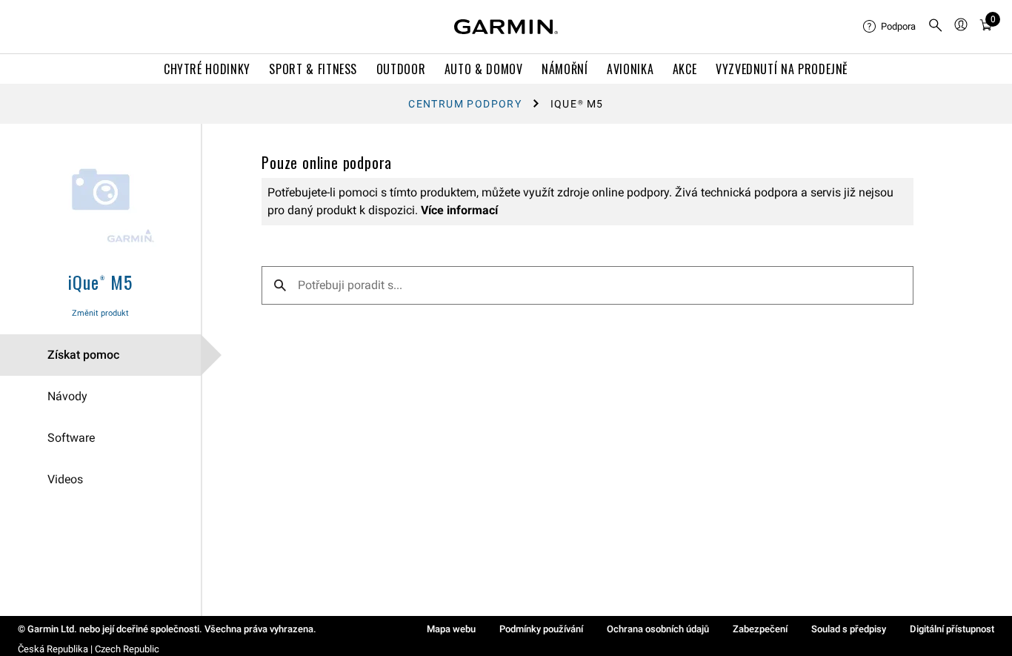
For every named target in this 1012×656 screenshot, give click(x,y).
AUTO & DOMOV (484, 69)
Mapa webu (451, 629)
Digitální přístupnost (952, 629)
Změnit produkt (100, 313)
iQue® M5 (100, 281)
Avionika (630, 69)
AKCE (685, 69)
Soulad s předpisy (848, 629)
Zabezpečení (760, 629)
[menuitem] (889, 26)
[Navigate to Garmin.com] (506, 26)
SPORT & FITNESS (313, 69)
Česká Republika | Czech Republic (88, 649)
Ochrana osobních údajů (658, 629)
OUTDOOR (400, 69)
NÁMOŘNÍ (564, 69)
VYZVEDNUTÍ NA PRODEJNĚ (782, 69)
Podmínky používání (541, 629)
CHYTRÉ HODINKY (207, 69)
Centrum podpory (465, 104)
